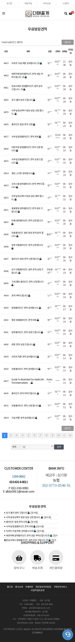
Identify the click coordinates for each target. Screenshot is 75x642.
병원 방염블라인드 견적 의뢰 (24, 320)
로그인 (9, 3)
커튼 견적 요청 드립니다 (22, 344)
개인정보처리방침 (43, 587)
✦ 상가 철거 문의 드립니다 (15, 513)
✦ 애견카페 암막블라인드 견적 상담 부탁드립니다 (25, 536)
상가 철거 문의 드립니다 (22, 100)
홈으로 (10, 587)
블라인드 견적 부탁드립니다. (24, 393)
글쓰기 (67, 42)
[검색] (66, 13)
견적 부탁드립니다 (19, 296)
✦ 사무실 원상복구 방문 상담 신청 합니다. (22, 517)
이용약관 (29, 587)
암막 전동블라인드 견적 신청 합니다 (27, 245)
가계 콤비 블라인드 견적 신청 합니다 (27, 282)
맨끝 (70, 435)
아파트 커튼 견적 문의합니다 (24, 357)
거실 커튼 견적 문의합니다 (23, 418)
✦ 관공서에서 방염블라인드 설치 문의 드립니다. (25, 540)
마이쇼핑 (46, 3)
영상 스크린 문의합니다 (22, 173)
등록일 (64, 51)
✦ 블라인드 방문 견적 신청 (15, 522)
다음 (64, 435)
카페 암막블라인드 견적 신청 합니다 (27, 221)
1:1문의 (66, 3)
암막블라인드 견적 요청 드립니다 (26, 332)
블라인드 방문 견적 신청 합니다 (25, 259)
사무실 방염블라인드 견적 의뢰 (25, 137)
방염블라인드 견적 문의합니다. (25, 308)
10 (58, 435)
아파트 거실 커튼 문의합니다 (24, 63)
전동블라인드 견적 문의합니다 (24, 369)
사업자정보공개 (37, 590)
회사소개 (19, 587)
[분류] (3, 13)
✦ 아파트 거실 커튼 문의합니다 (17, 531)
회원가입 (28, 3)
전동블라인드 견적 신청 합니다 (25, 406)
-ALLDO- (27, 629)
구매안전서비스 (60, 587)
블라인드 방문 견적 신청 (22, 124)
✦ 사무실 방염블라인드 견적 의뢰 (18, 526)
